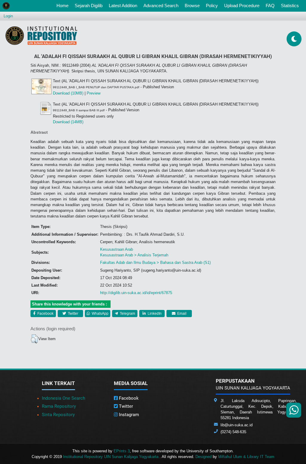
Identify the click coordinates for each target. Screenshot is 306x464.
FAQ (270, 5)
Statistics (290, 5)
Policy (212, 5)
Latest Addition (123, 5)
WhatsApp (99, 313)
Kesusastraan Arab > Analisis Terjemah (134, 255)
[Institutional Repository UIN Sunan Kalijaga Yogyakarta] (41, 35)
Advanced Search (160, 5)
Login (8, 16)
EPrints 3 (122, 451)
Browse (192, 5)
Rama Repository (59, 406)
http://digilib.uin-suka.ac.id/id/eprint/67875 (136, 292)
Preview (93, 93)
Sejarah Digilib (88, 5)
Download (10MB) (68, 93)
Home (63, 5)
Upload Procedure (241, 5)
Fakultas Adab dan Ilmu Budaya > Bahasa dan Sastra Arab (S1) (155, 262)
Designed (203, 456)
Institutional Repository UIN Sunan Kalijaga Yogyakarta (111, 456)
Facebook (44, 313)
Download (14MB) (68, 122)
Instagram (128, 414)
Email (181, 313)
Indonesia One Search (63, 398)
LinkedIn (154, 313)
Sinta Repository (58, 414)
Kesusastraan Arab (116, 249)
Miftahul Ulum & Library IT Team (246, 456)
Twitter (72, 313)
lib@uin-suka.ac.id (237, 425)
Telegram (127, 313)
